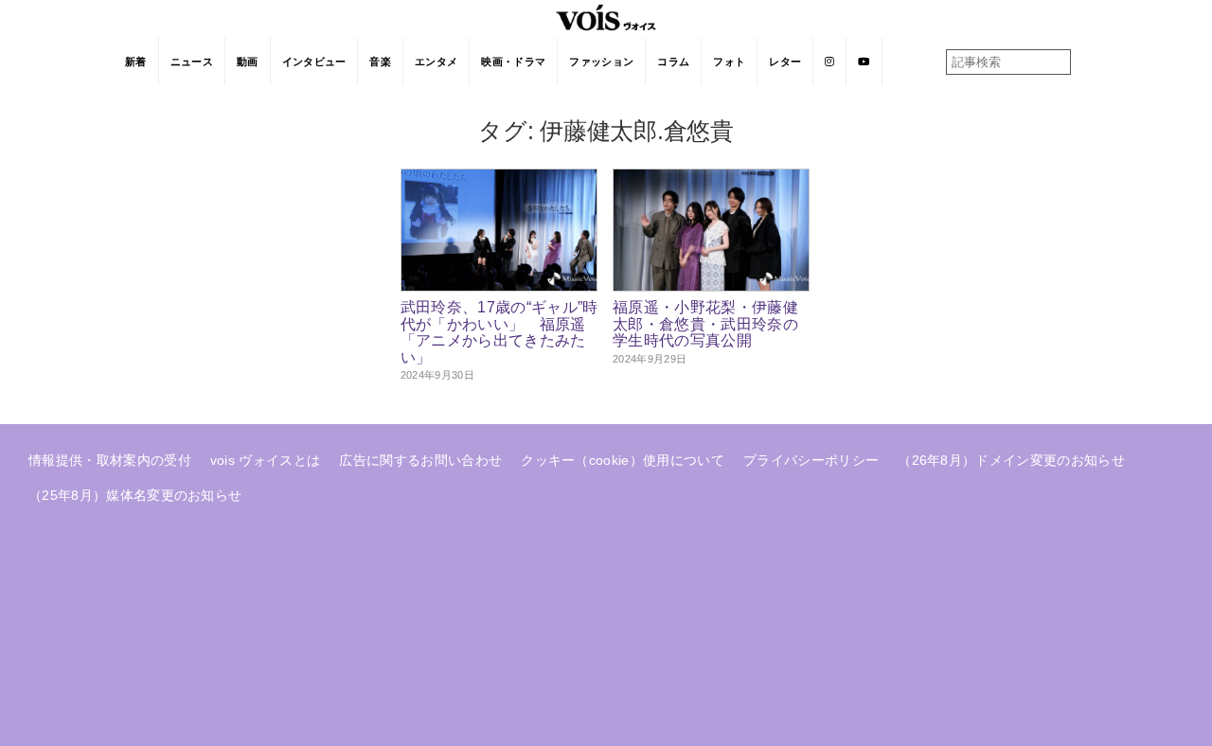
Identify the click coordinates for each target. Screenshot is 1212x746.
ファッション (601, 61)
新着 (136, 61)
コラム (673, 61)
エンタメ (436, 61)
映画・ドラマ (513, 61)
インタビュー (314, 61)
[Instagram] (830, 61)
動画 (247, 61)
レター (785, 61)
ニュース (191, 61)
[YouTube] (864, 61)
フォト (729, 61)
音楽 (380, 61)
